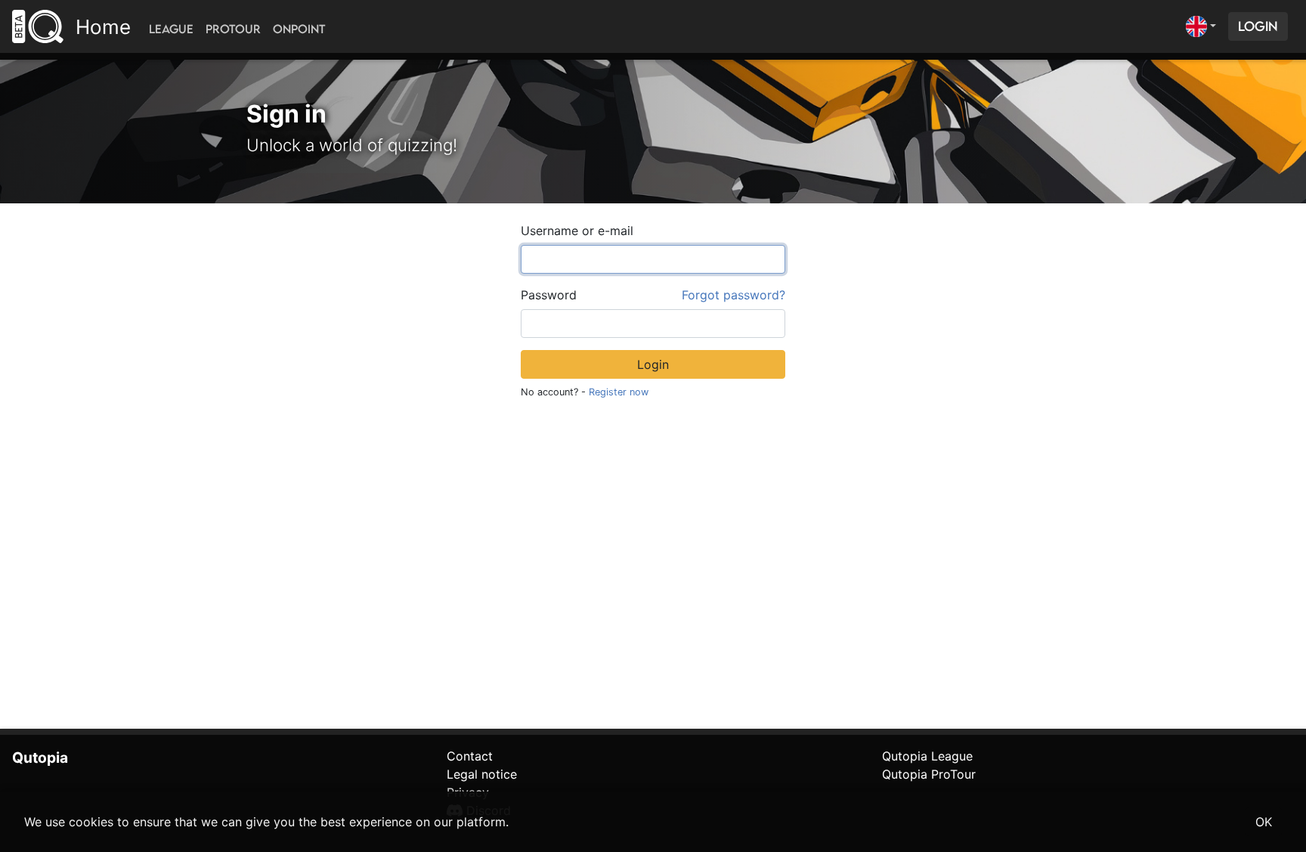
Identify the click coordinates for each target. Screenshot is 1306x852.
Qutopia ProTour (929, 774)
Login (1258, 26)
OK (1263, 821)
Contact (470, 756)
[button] (1201, 27)
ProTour (233, 28)
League (171, 28)
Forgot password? (733, 294)
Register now (618, 392)
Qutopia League (927, 756)
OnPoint (299, 28)
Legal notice (482, 774)
